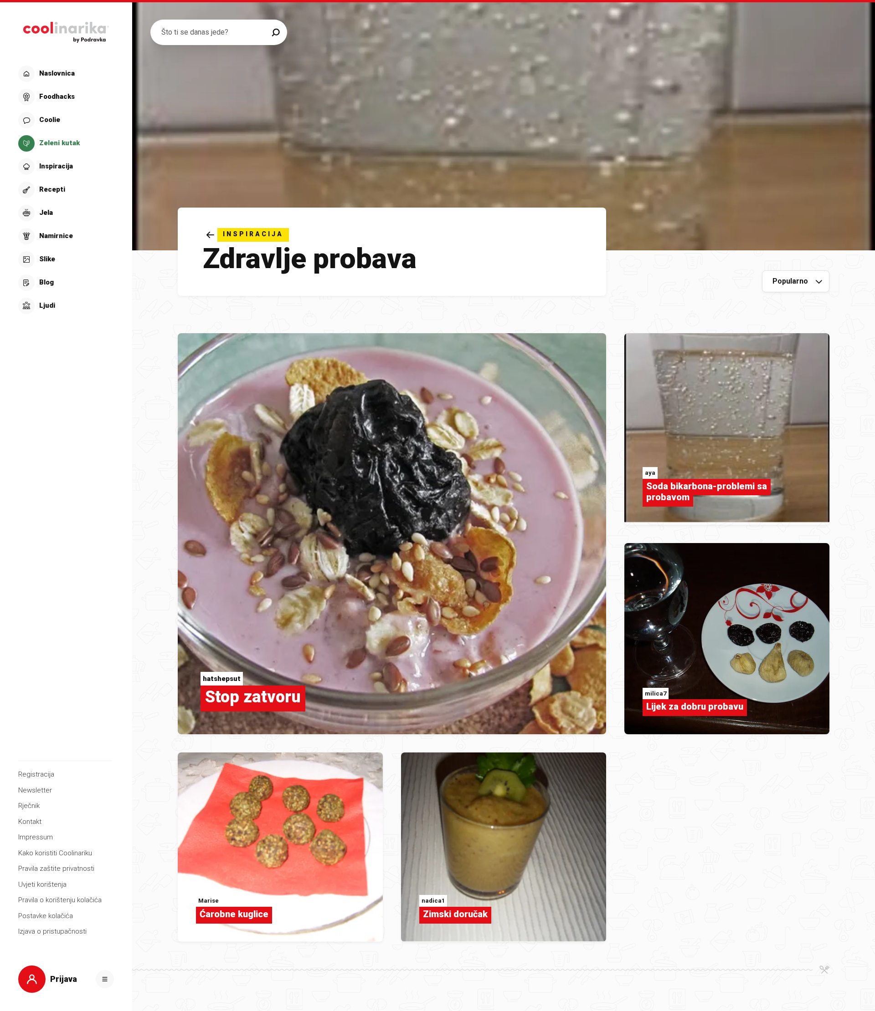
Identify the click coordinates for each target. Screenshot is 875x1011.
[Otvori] (105, 979)
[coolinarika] (65, 30)
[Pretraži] (276, 32)
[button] (65, 190)
